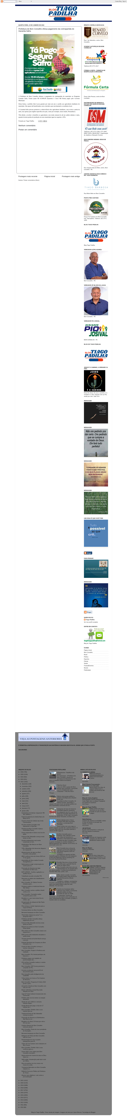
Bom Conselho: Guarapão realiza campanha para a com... (31, 895)
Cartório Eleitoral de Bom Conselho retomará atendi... (32, 1026)
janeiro (24, 810)
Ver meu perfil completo (91, 622)
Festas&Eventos (89, 665)
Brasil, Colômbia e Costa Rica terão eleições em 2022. (32, 990)
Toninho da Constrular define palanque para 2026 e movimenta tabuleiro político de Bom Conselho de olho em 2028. (67, 891)
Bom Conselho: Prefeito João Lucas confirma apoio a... (32, 1048)
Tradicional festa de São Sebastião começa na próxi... (32, 1014)
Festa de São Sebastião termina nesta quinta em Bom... (33, 923)
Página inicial (49, 176)
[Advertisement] (91, 702)
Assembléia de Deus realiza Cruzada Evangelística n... (32, 861)
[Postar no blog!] (41, 121)
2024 (22, 777)
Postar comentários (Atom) (31, 180)
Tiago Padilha (90, 619)
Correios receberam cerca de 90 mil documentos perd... (32, 971)
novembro (25, 786)
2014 (22, 1097)
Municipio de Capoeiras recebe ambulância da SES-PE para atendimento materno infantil (98, 839)
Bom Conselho (88, 652)
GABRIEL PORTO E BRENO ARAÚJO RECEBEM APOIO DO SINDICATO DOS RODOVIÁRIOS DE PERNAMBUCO (97, 870)
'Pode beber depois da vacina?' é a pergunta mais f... (32, 915)
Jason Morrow (77, 1112)
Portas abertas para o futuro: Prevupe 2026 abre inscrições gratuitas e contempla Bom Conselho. (66, 822)
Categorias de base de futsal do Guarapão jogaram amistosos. (66, 809)
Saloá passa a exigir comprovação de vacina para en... (33, 864)
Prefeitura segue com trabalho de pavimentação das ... (31, 959)
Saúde (86, 663)
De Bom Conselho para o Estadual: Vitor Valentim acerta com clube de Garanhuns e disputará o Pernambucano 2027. (67, 836)
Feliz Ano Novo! (61, 785)
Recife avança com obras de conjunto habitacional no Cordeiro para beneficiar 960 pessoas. (97, 790)
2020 (22, 1083)
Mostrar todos (106, 877)
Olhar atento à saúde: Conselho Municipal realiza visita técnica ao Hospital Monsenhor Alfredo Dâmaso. (67, 877)
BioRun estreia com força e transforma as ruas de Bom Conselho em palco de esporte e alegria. (98, 811)
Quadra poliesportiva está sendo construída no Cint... (31, 841)
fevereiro (25, 808)
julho (23, 796)
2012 (22, 1102)
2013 (22, 1100)
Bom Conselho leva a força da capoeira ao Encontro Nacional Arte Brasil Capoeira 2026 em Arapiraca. (66, 850)
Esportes (86, 659)
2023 (22, 779)
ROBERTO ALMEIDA (88, 772)
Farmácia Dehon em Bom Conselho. (32, 910)
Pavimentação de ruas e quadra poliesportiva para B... (31, 1040)
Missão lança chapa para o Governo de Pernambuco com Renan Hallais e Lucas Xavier (98, 857)
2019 (22, 1085)
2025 (22, 774)
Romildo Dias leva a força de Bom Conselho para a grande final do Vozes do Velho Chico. (67, 864)
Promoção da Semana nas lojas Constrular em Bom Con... (31, 868)
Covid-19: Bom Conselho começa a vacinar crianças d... (32, 947)
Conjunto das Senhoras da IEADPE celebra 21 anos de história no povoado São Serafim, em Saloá (94, 822)
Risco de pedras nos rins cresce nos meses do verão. (32, 1064)
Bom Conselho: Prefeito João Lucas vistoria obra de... (32, 1010)
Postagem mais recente (27, 176)
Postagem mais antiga (71, 176)
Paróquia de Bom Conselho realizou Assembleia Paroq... (32, 829)
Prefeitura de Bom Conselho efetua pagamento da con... (32, 919)
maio (23, 801)
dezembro (25, 784)
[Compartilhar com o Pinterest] (46, 121)
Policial (86, 661)
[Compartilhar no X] (43, 121)
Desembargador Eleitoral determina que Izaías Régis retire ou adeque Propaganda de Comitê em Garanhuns (93, 801)
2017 (22, 1090)
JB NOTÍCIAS (86, 828)
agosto (24, 793)
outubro (24, 788)
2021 (22, 1080)
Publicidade (87, 670)
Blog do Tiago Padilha (89, 807)
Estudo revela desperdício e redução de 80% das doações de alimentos (93, 830)
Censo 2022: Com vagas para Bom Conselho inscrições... (32, 1052)
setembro (25, 791)
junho (24, 798)
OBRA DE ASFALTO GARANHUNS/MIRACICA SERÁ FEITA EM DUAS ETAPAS (96, 776)
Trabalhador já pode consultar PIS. (32, 876)
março (24, 806)
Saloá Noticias (86, 819)
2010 (22, 1107)
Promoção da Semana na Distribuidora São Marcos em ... (33, 1018)
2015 (22, 1095)
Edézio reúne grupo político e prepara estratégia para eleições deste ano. (66, 798)
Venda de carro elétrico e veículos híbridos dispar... (32, 1002)
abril (23, 803)
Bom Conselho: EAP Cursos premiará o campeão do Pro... (33, 967)
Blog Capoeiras (87, 835)
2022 (22, 781)
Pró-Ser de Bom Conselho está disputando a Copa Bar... (31, 825)
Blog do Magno (87, 848)
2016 (22, 1092)
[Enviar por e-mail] (39, 121)
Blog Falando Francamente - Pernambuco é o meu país (91, 785)
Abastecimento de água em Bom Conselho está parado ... (31, 853)
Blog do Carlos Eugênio (90, 798)
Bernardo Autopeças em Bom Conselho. (33, 912)
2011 (22, 1105)
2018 (22, 1087)
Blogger (93, 1112)
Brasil (85, 654)
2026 (22, 772)
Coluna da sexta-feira (88, 849)
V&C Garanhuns (87, 854)
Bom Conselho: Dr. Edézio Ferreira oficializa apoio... (32, 883)
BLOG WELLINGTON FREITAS (91, 866)
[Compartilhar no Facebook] (44, 121)
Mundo (86, 668)
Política (86, 657)
